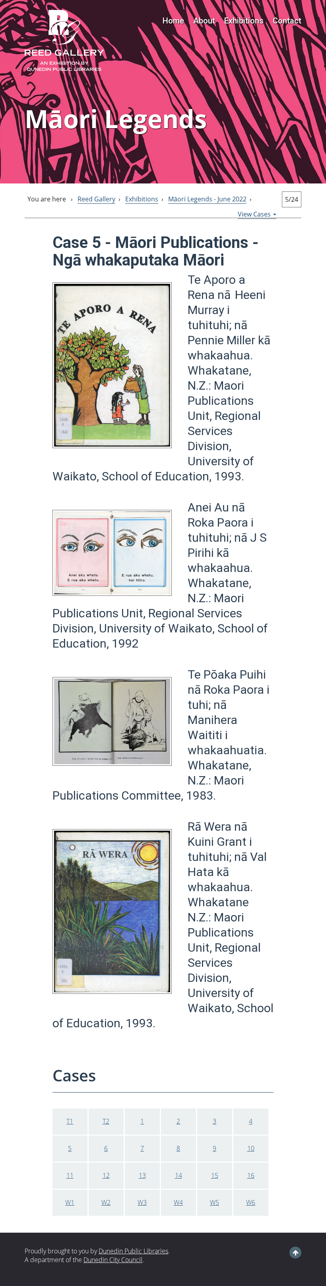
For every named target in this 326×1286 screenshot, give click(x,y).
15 (214, 1175)
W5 (214, 1202)
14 (178, 1175)
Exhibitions (244, 20)
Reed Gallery (96, 199)
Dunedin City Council (112, 1259)
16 (250, 1175)
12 (106, 1175)
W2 (106, 1202)
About (204, 20)
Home (173, 20)
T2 (106, 1121)
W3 (142, 1202)
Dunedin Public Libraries (133, 1251)
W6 (250, 1202)
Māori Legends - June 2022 (207, 199)
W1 (69, 1202)
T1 (69, 1121)
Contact (287, 20)
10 (250, 1148)
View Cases (255, 214)
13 (142, 1175)
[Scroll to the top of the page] (296, 1252)
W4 (178, 1202)
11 (70, 1175)
